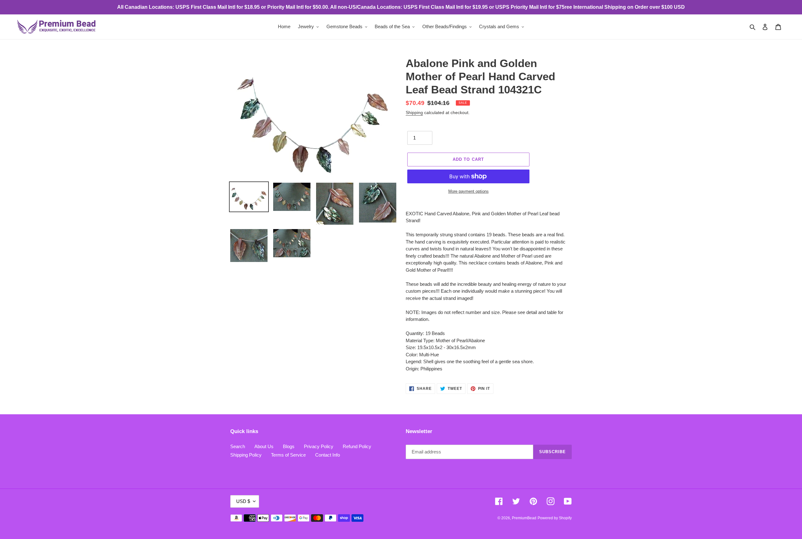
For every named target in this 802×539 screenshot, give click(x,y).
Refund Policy (357, 446)
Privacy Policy (318, 446)
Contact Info (327, 455)
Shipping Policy (246, 455)
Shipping (414, 112)
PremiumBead (524, 518)
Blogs (288, 446)
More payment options (468, 191)
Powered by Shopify (555, 518)
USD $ (243, 501)
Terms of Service (288, 455)
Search (237, 446)
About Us (263, 446)
